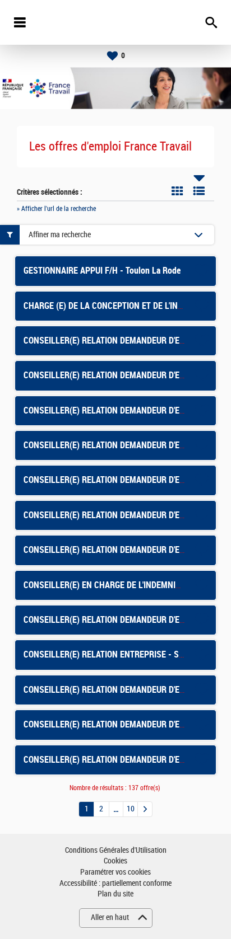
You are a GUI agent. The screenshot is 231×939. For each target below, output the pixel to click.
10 (131, 809)
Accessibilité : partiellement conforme (115, 883)
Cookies (115, 861)
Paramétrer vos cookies (115, 872)
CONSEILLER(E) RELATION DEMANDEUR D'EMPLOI (113, 549)
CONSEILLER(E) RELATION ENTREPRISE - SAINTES (115, 654)
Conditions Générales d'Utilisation (116, 850)
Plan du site (115, 894)
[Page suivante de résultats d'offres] (145, 809)
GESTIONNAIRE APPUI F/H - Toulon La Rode (102, 270)
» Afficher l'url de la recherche (56, 209)
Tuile (177, 191)
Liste (199, 191)
